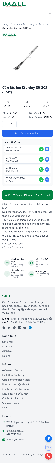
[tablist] (27, 195)
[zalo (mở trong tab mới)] (30, 327)
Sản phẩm (21, 24)
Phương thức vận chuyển (16, 384)
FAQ (4, 407)
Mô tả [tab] (7, 195)
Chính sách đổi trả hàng (15, 389)
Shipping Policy (10, 403)
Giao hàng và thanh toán (16, 379)
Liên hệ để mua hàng (29, 133)
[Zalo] (48, 447)
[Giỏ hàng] (49, 14)
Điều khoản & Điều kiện (15, 393)
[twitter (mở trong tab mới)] (9, 327)
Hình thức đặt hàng (13, 375)
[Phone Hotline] (48, 456)
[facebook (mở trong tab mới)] (3, 327)
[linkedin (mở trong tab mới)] (19, 327)
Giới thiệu (7, 351)
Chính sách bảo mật (13, 398)
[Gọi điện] (41, 149)
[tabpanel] (27, 225)
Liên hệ (6, 355)
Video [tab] (49, 195)
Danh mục (8, 346)
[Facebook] (48, 438)
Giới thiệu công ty (12, 370)
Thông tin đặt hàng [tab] (23, 195)
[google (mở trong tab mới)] (14, 327)
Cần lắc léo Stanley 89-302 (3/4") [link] (17, 28)
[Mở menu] (49, 4)
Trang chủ (7, 24)
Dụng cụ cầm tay (37, 24)
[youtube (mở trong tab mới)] (24, 327)
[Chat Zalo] (47, 149)
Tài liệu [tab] (39, 195)
